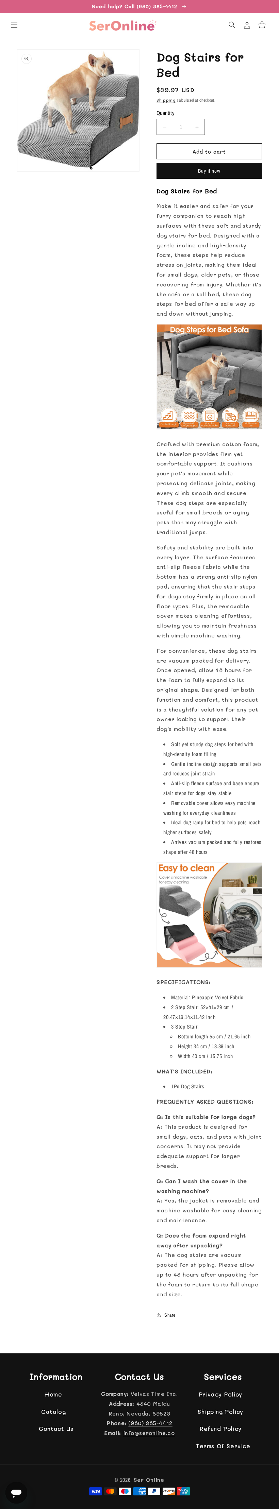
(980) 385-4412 (150, 1422)
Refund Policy (220, 1428)
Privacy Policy (220, 1394)
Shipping (166, 100)
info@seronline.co (149, 1432)
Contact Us (56, 1428)
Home (53, 1394)
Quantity (166, 113)
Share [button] (170, 1315)
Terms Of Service (223, 1446)
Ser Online (149, 1479)
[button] (14, 24)
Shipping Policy (220, 1411)
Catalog (53, 1411)
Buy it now (209, 170)
